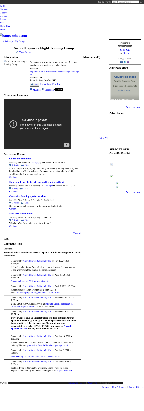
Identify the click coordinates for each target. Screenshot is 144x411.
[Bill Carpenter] (102, 73)
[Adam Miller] (95, 73)
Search (141, 2)
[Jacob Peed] (95, 81)
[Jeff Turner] (88, 81)
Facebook (49, 90)
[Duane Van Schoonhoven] (88, 88)
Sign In (108, 2)
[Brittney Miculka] (102, 133)
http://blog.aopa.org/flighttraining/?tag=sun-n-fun (38, 292)
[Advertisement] (125, 130)
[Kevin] (88, 73)
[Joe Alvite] (102, 118)
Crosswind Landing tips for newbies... (28, 196)
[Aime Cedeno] (102, 96)
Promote (105, 387)
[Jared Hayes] (88, 118)
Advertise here (132, 107)
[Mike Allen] (102, 88)
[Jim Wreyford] (88, 111)
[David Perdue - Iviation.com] (95, 103)
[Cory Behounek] (95, 88)
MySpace (37, 90)
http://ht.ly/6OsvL (65, 370)
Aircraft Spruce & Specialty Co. (37, 261)
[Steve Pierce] (95, 118)
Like (35, 84)
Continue (13, 177)
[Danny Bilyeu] (88, 103)
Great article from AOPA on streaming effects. (31, 281)
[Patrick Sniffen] (95, 111)
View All (77, 233)
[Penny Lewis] (102, 103)
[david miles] (95, 125)
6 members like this (50, 84)
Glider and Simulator (20, 158)
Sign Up (101, 2)
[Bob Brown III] (102, 66)
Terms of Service (136, 387)
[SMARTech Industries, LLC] (95, 133)
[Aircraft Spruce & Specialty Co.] (88, 66)
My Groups (20, 41)
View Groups (25, 52)
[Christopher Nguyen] (102, 125)
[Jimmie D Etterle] (88, 96)
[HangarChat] (7, 53)
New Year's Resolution (20, 213)
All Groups (8, 41)
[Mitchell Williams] (102, 81)
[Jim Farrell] (88, 125)
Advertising (92, 383)
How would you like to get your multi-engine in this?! (36, 182)
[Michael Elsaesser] (102, 111)
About (82, 383)
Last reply (35, 163)
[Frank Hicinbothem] (95, 96)
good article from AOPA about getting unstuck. (48, 345)
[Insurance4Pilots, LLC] (88, 133)
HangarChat (73, 383)
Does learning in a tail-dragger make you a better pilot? (35, 356)
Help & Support (119, 387)
